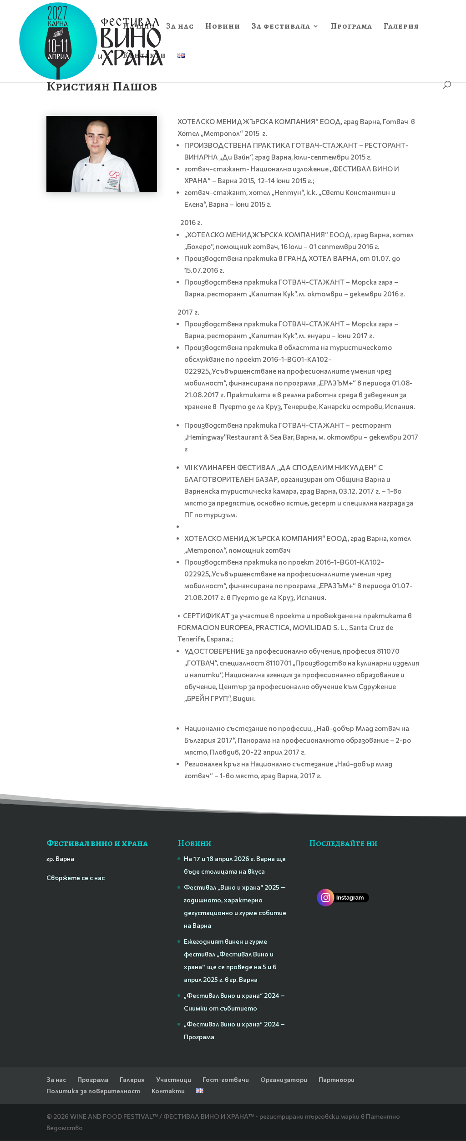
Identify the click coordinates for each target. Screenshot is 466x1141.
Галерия (401, 27)
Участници (173, 1079)
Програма (351, 27)
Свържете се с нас (75, 877)
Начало (139, 27)
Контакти (144, 56)
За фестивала (281, 27)
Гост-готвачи (226, 1079)
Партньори (337, 1079)
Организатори (283, 1079)
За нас (180, 27)
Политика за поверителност (93, 1091)
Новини (222, 27)
